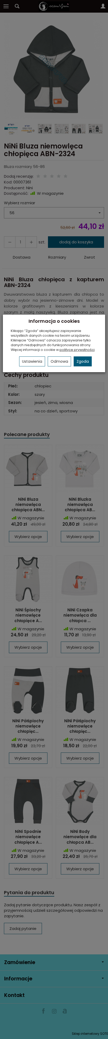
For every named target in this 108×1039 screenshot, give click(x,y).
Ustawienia (32, 361)
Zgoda (83, 361)
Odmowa (59, 361)
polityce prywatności (77, 349)
